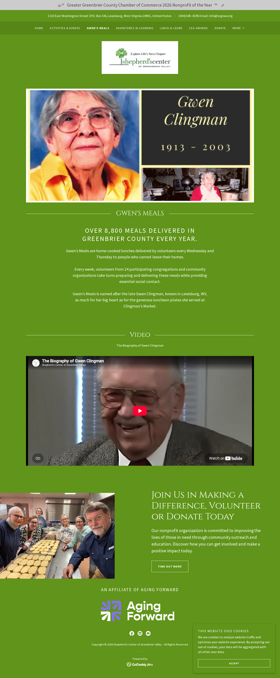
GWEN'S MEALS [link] (98, 28)
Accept (234, 663)
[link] (140, 57)
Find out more (170, 566)
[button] (239, 28)
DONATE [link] (220, 28)
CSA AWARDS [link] (198, 28)
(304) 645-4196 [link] (188, 16)
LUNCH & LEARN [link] (171, 28)
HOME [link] (39, 28)
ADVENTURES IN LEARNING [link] (135, 28)
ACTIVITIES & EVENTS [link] (65, 28)
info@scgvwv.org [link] (221, 16)
